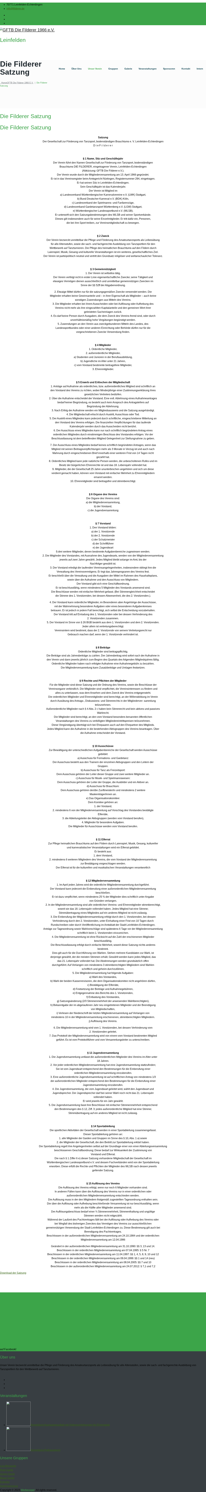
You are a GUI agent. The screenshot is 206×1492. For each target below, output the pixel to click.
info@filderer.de (15, 8)
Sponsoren (169, 68)
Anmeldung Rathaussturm (45, 1450)
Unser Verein (95, 68)
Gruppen (113, 68)
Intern (200, 68)
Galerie (128, 68)
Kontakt (186, 68)
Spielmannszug (9, 1486)
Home (62, 68)
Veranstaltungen (148, 68)
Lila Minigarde (8, 1466)
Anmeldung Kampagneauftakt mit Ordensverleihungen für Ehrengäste (70, 1424)
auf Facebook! (8, 1349)
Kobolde (5, 1482)
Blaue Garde (7, 1478)
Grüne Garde (7, 1474)
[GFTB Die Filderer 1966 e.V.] (103, 30)
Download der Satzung (13, 1273)
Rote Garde (6, 1470)
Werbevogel (28, 1490)
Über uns (76, 68)
